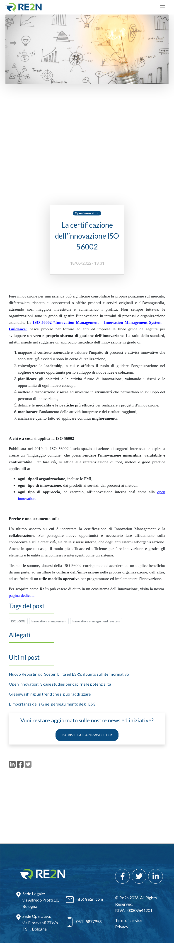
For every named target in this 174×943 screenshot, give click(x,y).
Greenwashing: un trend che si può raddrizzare (50, 694)
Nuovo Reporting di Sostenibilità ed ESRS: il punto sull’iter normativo (69, 674)
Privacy (121, 926)
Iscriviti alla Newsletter (87, 735)
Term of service (129, 920)
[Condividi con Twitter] (28, 764)
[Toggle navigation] (162, 7)
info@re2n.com (89, 899)
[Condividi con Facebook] (20, 764)
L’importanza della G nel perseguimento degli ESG (52, 703)
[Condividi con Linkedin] (12, 764)
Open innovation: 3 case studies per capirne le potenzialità (60, 684)
